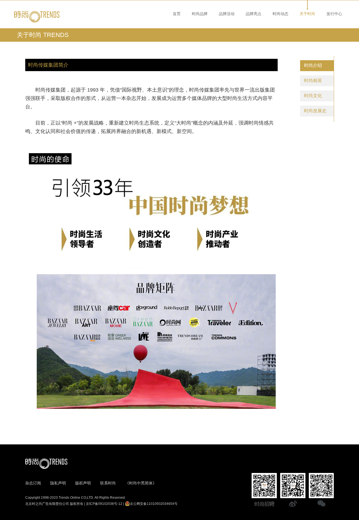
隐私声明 (58, 483)
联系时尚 (108, 483)
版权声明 (83, 483)
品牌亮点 (253, 13)
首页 (177, 13)
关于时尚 (307, 13)
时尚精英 (313, 80)
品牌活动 (226, 13)
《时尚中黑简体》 (141, 483)
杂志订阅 (33, 483)
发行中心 (334, 13)
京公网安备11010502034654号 (154, 504)
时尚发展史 (315, 110)
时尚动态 (280, 13)
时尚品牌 (200, 13)
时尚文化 (313, 95)
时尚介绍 (313, 65)
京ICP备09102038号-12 (104, 504)
